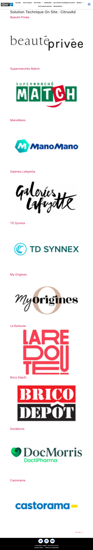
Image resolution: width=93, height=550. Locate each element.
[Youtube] (52, 541)
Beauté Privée (19, 17)
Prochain (79, 532)
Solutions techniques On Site (64, 2)
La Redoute (18, 326)
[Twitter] (40, 541)
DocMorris (17, 429)
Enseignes (47, 2)
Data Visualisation (45, 6)
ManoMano (18, 120)
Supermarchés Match (25, 68)
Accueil (18, 2)
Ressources (57, 6)
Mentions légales (39, 547)
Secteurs (37, 2)
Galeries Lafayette (22, 171)
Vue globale (27, 2)
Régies (79, 2)
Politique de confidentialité (52, 547)
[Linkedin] (46, 541)
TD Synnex (17, 223)
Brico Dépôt (18, 377)
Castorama (17, 480)
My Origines (18, 274)
